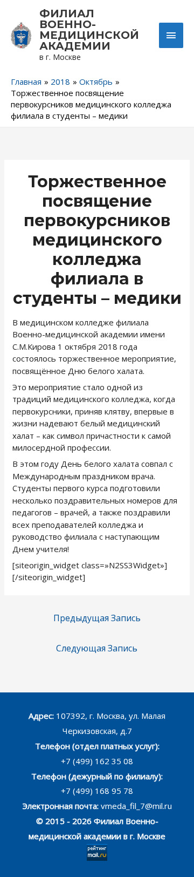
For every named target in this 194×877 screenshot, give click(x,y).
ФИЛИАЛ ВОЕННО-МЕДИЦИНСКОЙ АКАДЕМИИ (89, 29)
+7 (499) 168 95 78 (97, 790)
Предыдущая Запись (97, 618)
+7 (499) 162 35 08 (97, 761)
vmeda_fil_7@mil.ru (136, 805)
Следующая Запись (96, 648)
